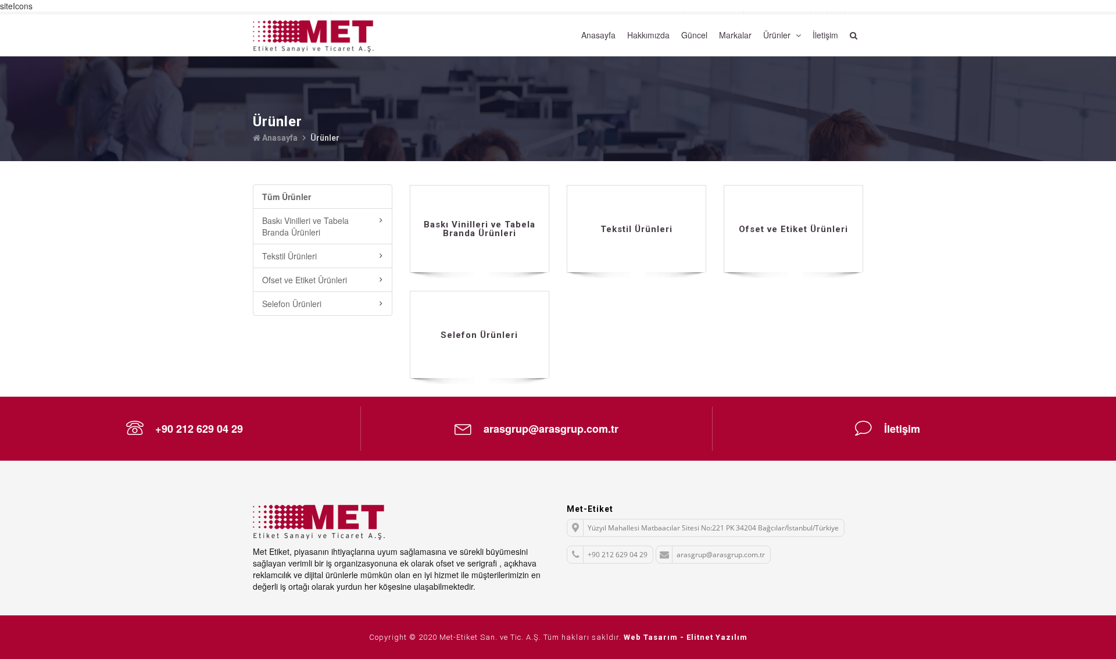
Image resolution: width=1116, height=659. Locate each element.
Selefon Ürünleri (291, 303)
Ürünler (778, 35)
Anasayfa (598, 35)
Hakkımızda (648, 35)
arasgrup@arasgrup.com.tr (551, 428)
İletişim (825, 35)
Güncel (694, 35)
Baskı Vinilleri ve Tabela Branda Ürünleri (305, 226)
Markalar (735, 35)
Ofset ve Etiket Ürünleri (304, 280)
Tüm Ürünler (286, 196)
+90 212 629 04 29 (199, 428)
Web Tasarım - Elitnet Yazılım (685, 637)
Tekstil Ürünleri (289, 256)
